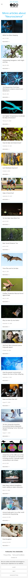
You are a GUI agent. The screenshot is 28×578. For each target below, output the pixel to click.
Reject (14, 571)
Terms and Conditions (18, 555)
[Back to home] (14, 4)
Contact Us (14, 557)
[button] (2, 4)
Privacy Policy (7, 555)
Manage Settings (14, 575)
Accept (14, 567)
